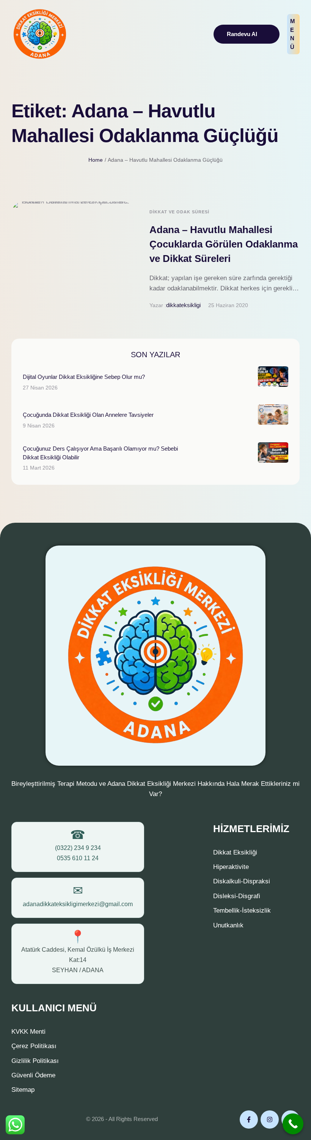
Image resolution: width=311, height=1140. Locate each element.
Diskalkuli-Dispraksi (241, 881)
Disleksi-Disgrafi (236, 896)
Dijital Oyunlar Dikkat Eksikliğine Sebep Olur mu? (84, 377)
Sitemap (23, 1089)
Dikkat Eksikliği (235, 852)
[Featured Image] (73, 258)
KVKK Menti (28, 1031)
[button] (247, 34)
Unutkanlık (228, 925)
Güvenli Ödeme (33, 1075)
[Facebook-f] (249, 1119)
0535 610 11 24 (78, 858)
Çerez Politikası (34, 1046)
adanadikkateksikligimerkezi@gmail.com (78, 904)
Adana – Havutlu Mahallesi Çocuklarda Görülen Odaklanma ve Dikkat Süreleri (223, 244)
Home (95, 160)
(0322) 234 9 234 (78, 848)
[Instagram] (270, 1119)
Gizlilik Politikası (35, 1060)
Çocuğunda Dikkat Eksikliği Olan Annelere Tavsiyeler (88, 415)
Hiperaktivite (231, 866)
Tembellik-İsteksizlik (242, 910)
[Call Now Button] (293, 1123)
